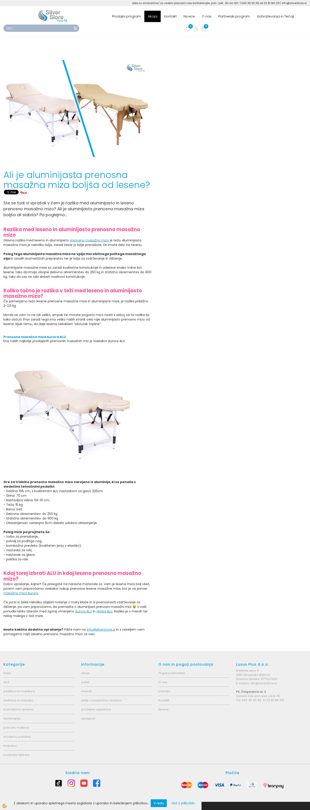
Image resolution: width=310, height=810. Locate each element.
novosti (86, 691)
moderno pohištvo (17, 737)
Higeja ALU (104, 611)
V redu (159, 803)
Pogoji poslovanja (171, 673)
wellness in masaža (18, 700)
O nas (207, 16)
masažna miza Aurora (20, 593)
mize (6, 673)
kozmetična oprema (18, 709)
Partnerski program (234, 16)
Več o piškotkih (183, 803)
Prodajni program (126, 16)
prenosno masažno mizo (89, 240)
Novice (189, 16)
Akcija (152, 16)
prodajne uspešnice (96, 709)
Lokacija (164, 691)
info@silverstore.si (101, 629)
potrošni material (16, 727)
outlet (85, 682)
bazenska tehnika (16, 755)
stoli (6, 682)
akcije (85, 673)
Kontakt (170, 16)
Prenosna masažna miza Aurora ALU (34, 337)
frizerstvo (10, 746)
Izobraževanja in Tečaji (275, 16)
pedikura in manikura (19, 691)
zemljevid (88, 718)
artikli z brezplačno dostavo (101, 700)
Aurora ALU (83, 611)
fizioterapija (12, 718)
